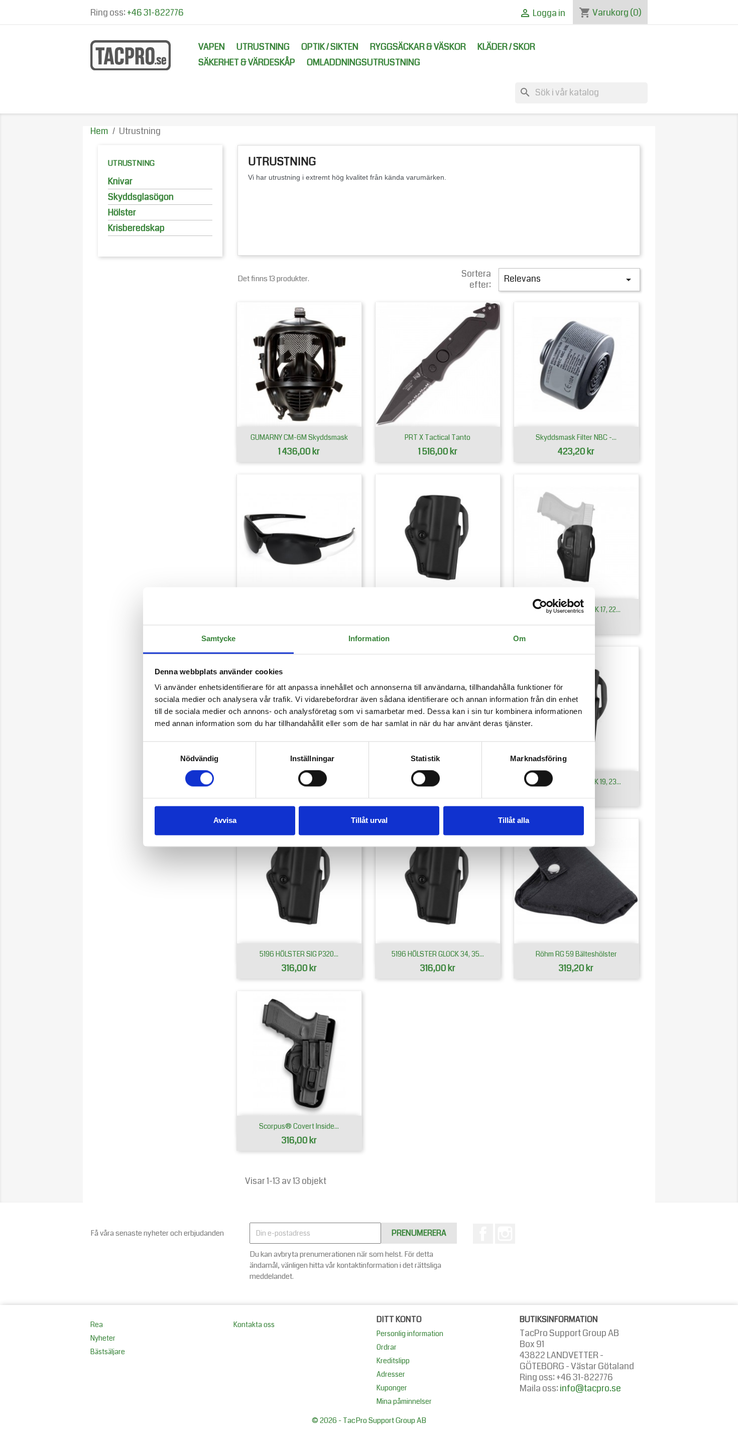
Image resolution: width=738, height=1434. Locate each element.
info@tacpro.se (590, 1388)
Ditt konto (399, 1319)
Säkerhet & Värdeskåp (246, 62)
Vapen (211, 47)
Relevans (569, 279)
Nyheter (102, 1338)
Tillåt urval (369, 820)
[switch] (312, 779)
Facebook (483, 1234)
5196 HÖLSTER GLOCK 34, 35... (438, 954)
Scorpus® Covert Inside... (299, 1126)
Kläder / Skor (506, 47)
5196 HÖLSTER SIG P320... (299, 954)
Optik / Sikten (329, 47)
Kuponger (392, 1388)
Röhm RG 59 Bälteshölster (576, 954)
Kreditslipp (393, 1361)
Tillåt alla (513, 820)
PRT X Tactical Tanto (437, 437)
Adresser (391, 1374)
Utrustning (263, 47)
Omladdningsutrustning (363, 62)
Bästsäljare (107, 1352)
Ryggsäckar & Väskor (418, 47)
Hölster (122, 213)
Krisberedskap (136, 228)
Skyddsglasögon (141, 197)
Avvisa (224, 820)
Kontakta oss (254, 1325)
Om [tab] (519, 638)
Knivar (120, 182)
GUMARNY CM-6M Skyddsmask (299, 437)
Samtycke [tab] (218, 638)
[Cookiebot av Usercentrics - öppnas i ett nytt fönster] (540, 606)
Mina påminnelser (404, 1401)
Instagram (505, 1234)
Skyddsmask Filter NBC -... (576, 437)
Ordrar (387, 1347)
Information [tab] (369, 638)
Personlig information (410, 1334)
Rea (96, 1325)
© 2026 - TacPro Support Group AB (369, 1420)
